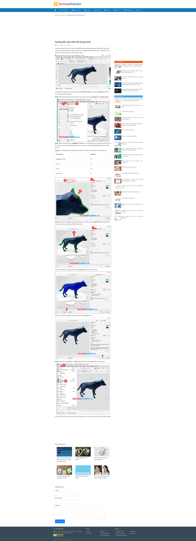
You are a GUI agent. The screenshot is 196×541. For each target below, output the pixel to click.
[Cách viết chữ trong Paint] (118, 199)
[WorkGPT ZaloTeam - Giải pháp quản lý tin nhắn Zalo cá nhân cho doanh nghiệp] (118, 66)
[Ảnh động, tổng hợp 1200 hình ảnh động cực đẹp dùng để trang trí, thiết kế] (118, 100)
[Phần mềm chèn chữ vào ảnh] (118, 168)
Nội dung (57, 505)
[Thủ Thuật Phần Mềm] (68, 4)
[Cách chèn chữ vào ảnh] (118, 113)
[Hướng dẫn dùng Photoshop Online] (118, 193)
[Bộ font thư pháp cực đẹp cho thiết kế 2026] (118, 187)
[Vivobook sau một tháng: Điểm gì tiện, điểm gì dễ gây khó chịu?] (118, 72)
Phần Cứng (128, 10)
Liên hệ (88, 531)
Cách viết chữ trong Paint (128, 198)
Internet (118, 10)
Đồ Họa (108, 10)
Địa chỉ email (58, 498)
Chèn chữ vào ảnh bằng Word (129, 136)
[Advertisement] (115, 3)
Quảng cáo (89, 533)
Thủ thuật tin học (120, 531)
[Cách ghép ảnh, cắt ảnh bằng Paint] (118, 174)
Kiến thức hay (133, 533)
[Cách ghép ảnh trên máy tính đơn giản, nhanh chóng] (118, 156)
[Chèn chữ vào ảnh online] (118, 131)
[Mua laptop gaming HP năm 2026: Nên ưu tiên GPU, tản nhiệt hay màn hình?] (118, 90)
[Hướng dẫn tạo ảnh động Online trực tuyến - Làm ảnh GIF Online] (118, 125)
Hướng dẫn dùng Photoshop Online (130, 191)
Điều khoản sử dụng (104, 533)
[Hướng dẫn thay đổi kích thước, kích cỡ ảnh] (118, 106)
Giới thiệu (102, 531)
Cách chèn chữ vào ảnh (128, 111)
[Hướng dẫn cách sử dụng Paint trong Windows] (118, 212)
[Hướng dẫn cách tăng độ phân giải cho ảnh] (118, 205)
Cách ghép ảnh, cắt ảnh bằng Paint (130, 173)
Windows (88, 10)
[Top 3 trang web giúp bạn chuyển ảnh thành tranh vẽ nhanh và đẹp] (118, 150)
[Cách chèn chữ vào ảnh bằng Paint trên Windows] (118, 143)
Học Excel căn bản (120, 533)
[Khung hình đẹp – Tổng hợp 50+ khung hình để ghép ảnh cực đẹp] (118, 181)
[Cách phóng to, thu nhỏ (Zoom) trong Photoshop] (118, 162)
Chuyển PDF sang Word (121, 535)
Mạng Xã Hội (77, 10)
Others (139, 10)
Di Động (98, 10)
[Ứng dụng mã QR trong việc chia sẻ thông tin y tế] (118, 78)
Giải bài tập (132, 531)
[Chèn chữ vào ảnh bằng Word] (118, 137)
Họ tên (57, 490)
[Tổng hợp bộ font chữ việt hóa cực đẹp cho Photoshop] (118, 119)
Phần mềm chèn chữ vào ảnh (129, 167)
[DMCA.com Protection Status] (58, 535)
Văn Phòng (64, 10)
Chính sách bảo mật (104, 535)
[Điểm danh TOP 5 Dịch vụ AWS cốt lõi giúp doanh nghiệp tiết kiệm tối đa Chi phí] (118, 84)
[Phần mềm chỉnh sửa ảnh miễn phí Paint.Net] (118, 218)
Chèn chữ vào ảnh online (128, 130)
